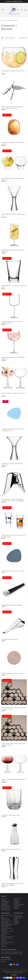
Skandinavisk (5, 908)
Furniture (4, 941)
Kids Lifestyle (5, 919)
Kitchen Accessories (7, 936)
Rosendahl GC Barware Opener (12, 605)
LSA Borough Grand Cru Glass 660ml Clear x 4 (12, 322)
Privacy (16, 922)
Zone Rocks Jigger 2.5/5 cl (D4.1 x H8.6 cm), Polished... (13, 884)
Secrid (16, 907)
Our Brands (17, 915)
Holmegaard (5, 901)
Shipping (17, 921)
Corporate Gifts (18, 917)
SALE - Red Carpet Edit (6, 916)
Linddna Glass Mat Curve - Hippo (13, 571)
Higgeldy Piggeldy (17, 972)
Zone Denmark (5, 910)
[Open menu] (2, 9)
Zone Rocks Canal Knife (10, 639)
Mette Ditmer (5, 905)
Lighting (3, 929)
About (16, 919)
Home (3, 20)
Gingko (16, 900)
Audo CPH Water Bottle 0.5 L (11, 849)
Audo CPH (4, 898)
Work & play (5, 926)
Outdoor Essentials (7, 928)
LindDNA (16, 903)
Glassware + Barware (12, 20)
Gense (16, 908)
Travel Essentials (6, 925)
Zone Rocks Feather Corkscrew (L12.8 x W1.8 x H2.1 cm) (12, 107)
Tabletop (4, 918)
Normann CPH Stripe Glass (11, 815)
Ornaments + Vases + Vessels (7, 931)
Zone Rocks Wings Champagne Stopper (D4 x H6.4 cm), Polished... (13, 500)
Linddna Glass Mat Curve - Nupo (13, 429)
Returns (16, 924)
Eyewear (3, 946)
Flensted (3, 900)
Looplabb (4, 904)
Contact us (17, 918)
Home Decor (5, 943)
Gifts (2, 945)
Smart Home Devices (5, 934)
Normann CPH (5, 907)
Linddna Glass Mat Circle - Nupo (13, 673)
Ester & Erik (17, 898)
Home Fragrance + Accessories (6, 921)
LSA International (19, 904)
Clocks (3, 939)
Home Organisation (7, 924)
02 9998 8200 (6, 959)
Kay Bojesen (5, 903)
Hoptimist (17, 901)
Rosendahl (17, 905)
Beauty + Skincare (6, 938)
